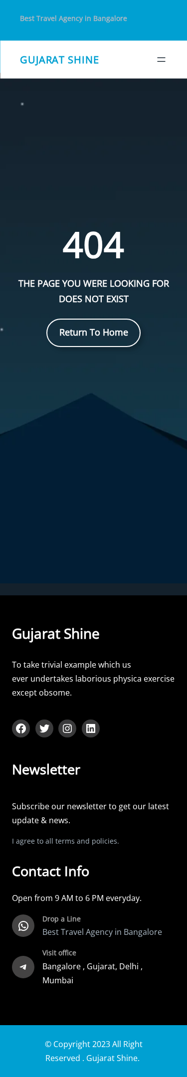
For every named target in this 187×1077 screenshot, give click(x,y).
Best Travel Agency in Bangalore (73, 18)
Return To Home (93, 332)
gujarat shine (59, 59)
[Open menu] (161, 60)
